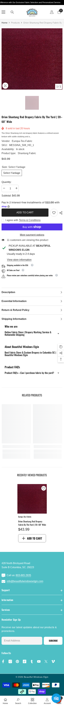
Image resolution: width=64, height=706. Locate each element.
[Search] (12, 12)
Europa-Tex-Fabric (22, 141)
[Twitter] (46, 661)
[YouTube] (38, 661)
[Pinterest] (17, 661)
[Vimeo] (53, 661)
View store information (19, 259)
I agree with (11, 220)
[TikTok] (24, 661)
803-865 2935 (23, 575)
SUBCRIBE (53, 640)
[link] (54, 213)
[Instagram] (10, 661)
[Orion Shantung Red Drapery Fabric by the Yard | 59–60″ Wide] (32, 499)
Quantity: (6, 182)
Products (15, 22)
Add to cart (24, 212)
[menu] (3, 12)
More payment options (32, 235)
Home (4, 22)
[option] (32, 59)
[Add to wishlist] (43, 488)
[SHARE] (60, 213)
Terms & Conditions (30, 220)
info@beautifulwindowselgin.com (25, 581)
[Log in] (51, 12)
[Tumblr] (31, 661)
